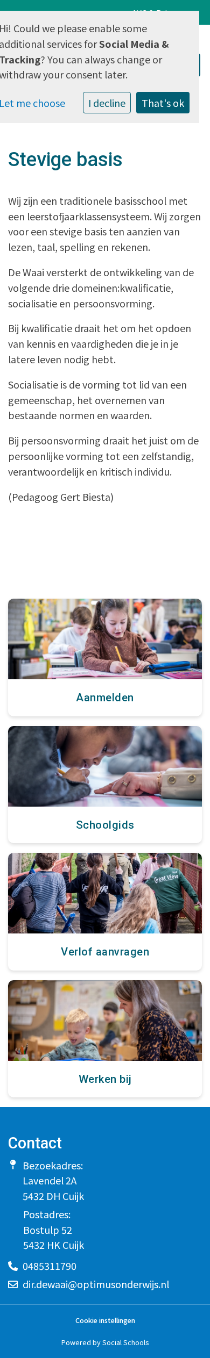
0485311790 (49, 1266)
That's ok (163, 103)
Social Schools (125, 1342)
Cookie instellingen (105, 1320)
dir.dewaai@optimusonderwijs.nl (96, 1284)
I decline (106, 103)
